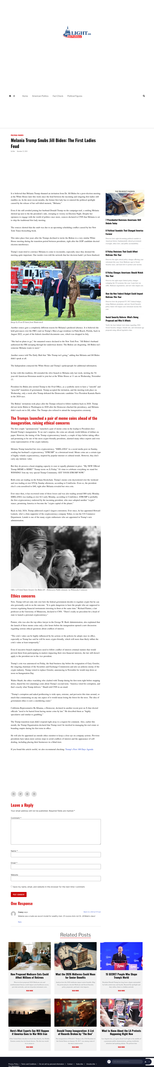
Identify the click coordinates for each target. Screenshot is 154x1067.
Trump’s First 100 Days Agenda (79, 749)
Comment (16, 818)
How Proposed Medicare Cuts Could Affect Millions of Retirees (30, 975)
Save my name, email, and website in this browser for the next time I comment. (49, 887)
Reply (20, 922)
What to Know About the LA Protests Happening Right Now (121, 1032)
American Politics (40, 96)
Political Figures (74, 96)
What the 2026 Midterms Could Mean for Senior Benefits (75, 975)
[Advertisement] (56, 174)
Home (25, 96)
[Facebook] (10, 96)
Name (14, 851)
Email (14, 863)
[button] (144, 96)
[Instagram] (14, 96)
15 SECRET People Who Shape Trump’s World (121, 975)
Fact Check (58, 96)
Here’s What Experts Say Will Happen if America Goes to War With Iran (29, 1032)
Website (14, 875)
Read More (29, 991)
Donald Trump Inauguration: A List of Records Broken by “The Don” (75, 1032)
